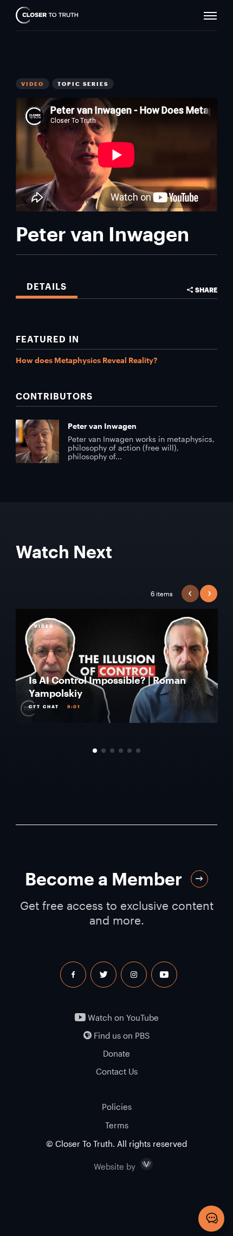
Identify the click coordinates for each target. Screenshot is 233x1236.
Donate (116, 1053)
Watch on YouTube (122, 1017)
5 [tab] (129, 750)
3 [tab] (112, 750)
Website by (138, 1164)
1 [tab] (95, 750)
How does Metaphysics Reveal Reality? (86, 360)
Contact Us (117, 1071)
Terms (116, 1125)
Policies (117, 1107)
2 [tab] (103, 750)
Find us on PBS (121, 1035)
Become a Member (103, 879)
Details (47, 286)
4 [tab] (121, 750)
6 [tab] (138, 750)
